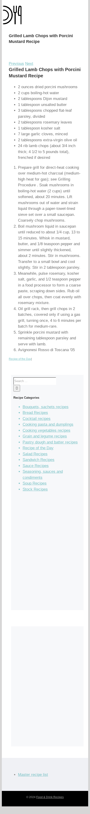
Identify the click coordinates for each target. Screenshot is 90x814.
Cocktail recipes (37, 418)
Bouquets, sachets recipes (46, 407)
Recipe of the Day (20, 359)
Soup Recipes (35, 483)
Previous (16, 63)
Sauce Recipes (36, 466)
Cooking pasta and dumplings (48, 424)
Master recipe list (33, 774)
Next (29, 63)
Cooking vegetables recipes (46, 430)
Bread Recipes (35, 412)
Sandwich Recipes (38, 460)
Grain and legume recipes (45, 436)
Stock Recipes (35, 489)
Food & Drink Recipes (50, 797)
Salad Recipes (35, 454)
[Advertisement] (45, 553)
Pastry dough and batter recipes (50, 442)
